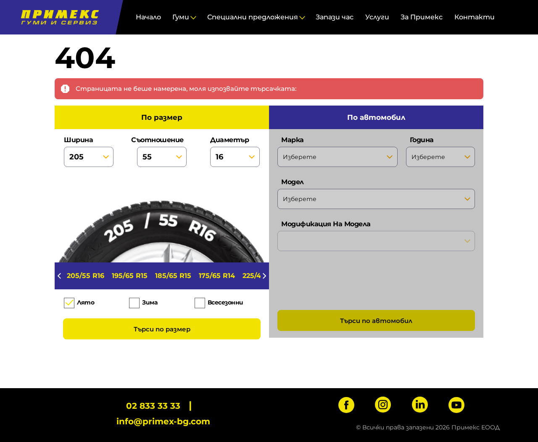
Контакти (474, 17)
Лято (85, 302)
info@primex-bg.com (163, 421)
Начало (148, 17)
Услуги (377, 17)
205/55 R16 (85, 276)
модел (292, 182)
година (422, 140)
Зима (149, 302)
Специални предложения (252, 17)
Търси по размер (162, 329)
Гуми (180, 17)
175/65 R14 (217, 276)
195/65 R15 (130, 276)
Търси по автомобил (376, 321)
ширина (78, 140)
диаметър (229, 140)
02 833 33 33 (153, 406)
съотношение (160, 140)
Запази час (334, 17)
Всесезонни (225, 302)
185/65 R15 (173, 276)
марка (292, 140)
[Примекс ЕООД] (58, 17)
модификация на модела (326, 224)
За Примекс (422, 17)
